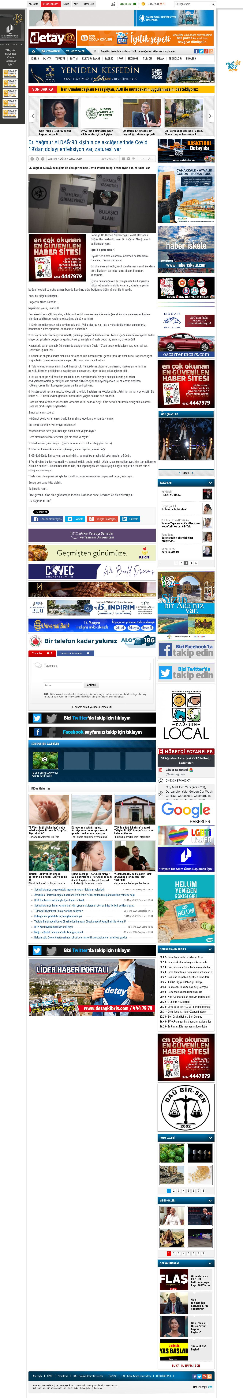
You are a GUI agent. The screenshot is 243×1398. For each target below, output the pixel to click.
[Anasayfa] (33, 51)
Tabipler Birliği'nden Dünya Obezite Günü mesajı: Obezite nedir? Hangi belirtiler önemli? (80, 921)
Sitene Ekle (89, 4)
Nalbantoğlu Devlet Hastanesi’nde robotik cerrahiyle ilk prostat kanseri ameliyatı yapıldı (80, 937)
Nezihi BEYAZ (170, 550)
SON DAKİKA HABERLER (173, 949)
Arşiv (76, 4)
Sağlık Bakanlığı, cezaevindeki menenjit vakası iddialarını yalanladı (69, 889)
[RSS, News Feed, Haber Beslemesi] (211, 51)
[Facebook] (32, 159)
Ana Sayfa (33, 4)
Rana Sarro (177, 537)
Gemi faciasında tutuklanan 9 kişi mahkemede (181, 959)
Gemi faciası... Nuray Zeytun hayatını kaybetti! (55, 132)
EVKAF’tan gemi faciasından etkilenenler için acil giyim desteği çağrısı (97, 132)
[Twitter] (37, 159)
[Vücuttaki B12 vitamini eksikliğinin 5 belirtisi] (200, 1175)
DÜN (197, 1365)
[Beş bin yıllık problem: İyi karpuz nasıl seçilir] (172, 1153)
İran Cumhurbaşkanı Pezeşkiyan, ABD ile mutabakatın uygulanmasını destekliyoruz (129, 89)
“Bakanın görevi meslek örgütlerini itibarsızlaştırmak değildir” (134, 832)
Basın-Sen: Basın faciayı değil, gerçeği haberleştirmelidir (184, 989)
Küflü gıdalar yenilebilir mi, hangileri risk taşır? (58, 916)
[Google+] (42, 159)
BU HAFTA (187, 1365)
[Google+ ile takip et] (206, 51)
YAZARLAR (166, 482)
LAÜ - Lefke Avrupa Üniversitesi (136, 1376)
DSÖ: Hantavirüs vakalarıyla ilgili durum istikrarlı (59, 900)
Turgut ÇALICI (174, 508)
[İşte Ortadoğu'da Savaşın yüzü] (172, 1175)
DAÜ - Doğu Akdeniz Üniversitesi (88, 1376)
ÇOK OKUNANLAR (169, 1263)
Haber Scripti (200, 1386)
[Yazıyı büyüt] (150, 159)
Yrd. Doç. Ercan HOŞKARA (181, 523)
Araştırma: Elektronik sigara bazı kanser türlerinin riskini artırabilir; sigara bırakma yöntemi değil (84, 894)
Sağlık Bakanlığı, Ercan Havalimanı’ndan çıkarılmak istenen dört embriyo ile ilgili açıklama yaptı (84, 905)
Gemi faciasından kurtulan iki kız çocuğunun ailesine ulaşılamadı (181, 994)
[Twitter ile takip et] (201, 51)
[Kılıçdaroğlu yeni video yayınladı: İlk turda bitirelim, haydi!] (200, 1216)
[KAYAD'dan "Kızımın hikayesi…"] (172, 1238)
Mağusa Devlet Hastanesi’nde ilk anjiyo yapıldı (58, 932)
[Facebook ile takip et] (196, 51)
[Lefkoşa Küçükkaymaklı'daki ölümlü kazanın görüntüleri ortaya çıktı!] (200, 1238)
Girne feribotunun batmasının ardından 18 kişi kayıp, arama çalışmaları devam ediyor (186, 974)
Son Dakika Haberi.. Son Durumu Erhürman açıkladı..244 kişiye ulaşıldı (181, 1019)
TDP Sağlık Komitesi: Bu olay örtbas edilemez (58, 910)
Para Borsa (63, 1376)
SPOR (49, 1376)
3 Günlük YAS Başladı (113, 51)
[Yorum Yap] (123, 159)
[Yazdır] (133, 159)
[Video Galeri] (76, 51)
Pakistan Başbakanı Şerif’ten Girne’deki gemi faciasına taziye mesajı (184, 979)
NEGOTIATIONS (163, 1376)
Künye (66, 4)
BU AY (175, 1365)
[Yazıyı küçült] (142, 159)
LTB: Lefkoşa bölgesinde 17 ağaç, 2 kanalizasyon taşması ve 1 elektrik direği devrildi (183, 132)
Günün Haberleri (50, 4)
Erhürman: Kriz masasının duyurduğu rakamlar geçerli (139, 132)
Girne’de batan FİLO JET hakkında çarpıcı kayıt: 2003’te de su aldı (185, 1009)
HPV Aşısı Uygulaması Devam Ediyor (53, 926)
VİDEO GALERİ (167, 1200)
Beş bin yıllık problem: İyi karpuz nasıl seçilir (45, 774)
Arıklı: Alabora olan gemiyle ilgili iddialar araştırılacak (185, 999)
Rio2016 (112, 1376)
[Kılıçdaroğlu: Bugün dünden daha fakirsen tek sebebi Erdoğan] (172, 1216)
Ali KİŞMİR (171, 493)
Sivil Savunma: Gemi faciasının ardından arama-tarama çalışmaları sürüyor (185, 969)
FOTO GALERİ (167, 1137)
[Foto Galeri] (51, 51)
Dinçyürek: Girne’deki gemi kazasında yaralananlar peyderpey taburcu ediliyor (183, 964)
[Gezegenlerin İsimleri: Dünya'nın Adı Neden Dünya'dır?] (200, 1153)
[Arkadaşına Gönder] (128, 159)
